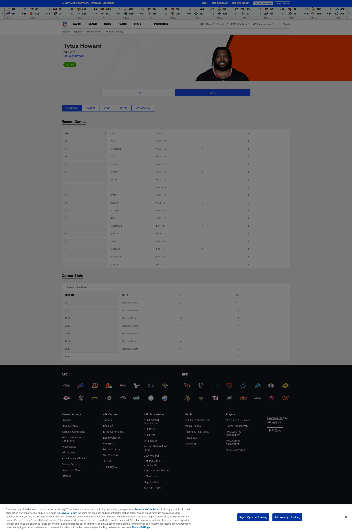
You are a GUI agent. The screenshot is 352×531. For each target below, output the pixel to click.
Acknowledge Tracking (287, 517)
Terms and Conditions (147, 509)
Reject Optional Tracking (253, 517)
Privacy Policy (68, 512)
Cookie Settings (141, 527)
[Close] (346, 517)
